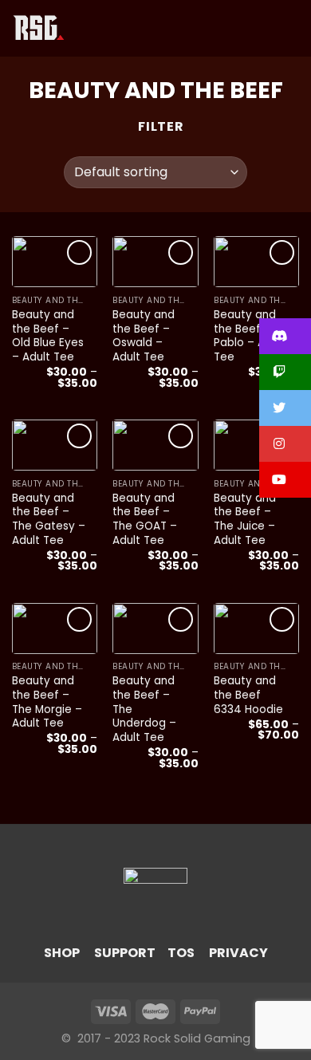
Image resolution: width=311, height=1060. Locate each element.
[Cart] (291, 28)
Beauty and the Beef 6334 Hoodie (248, 695)
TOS (181, 953)
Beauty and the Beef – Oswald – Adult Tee (143, 336)
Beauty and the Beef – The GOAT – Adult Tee (144, 519)
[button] (285, 336)
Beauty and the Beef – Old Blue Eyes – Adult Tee (48, 336)
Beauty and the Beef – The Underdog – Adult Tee (144, 709)
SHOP (62, 953)
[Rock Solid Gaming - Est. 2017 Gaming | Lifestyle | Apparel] (38, 28)
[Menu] (86, 28)
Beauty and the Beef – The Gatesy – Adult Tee (48, 519)
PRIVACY (238, 953)
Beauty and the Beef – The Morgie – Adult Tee (47, 702)
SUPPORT (125, 953)
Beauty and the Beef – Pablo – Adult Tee (249, 336)
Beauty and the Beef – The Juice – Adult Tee (245, 519)
